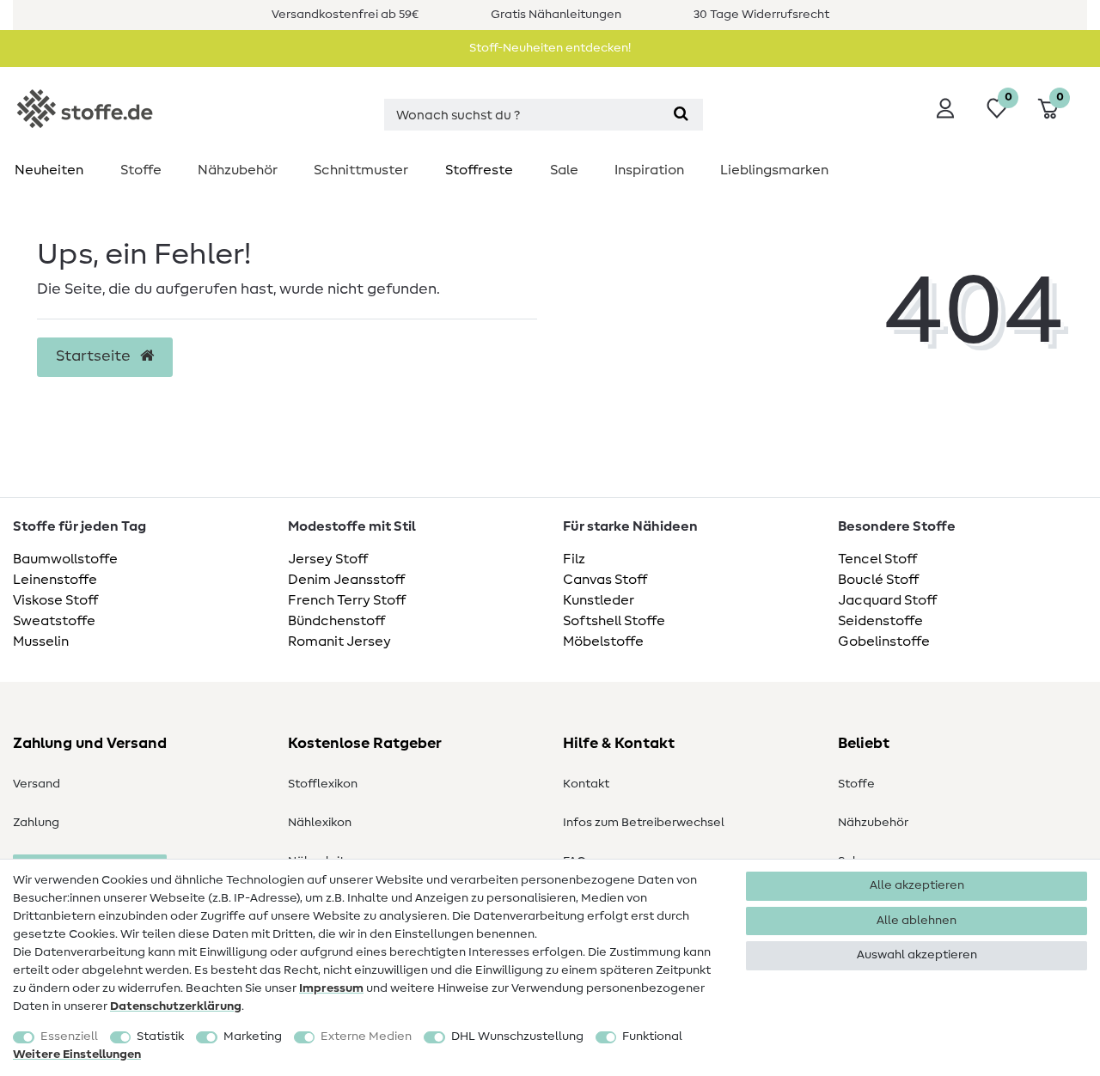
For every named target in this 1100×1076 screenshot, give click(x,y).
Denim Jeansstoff (346, 580)
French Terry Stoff (347, 600)
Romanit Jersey (339, 641)
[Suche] (681, 115)
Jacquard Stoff (887, 600)
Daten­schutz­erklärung (175, 1006)
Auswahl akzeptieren (917, 955)
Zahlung (36, 823)
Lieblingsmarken (774, 170)
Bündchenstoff (336, 621)
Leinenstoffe (55, 580)
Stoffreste (479, 170)
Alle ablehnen (916, 921)
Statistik (160, 1036)
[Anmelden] (945, 108)
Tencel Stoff (877, 559)
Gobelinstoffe (884, 641)
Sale (564, 170)
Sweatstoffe (54, 621)
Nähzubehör (238, 170)
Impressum (331, 988)
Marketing (252, 1036)
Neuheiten (49, 170)
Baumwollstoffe (65, 559)
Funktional (652, 1036)
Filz (574, 559)
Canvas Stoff (605, 580)
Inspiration (649, 170)
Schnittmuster (361, 170)
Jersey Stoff (328, 559)
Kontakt (586, 784)
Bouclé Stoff (878, 580)
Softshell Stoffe (614, 621)
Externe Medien (366, 1036)
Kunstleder (598, 600)
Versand (36, 784)
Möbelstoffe (603, 641)
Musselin (41, 641)
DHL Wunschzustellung (517, 1036)
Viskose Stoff (55, 600)
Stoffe (141, 170)
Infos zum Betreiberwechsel (643, 823)
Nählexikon (319, 823)
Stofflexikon (323, 784)
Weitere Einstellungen (77, 1055)
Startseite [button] (95, 356)
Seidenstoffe (880, 621)
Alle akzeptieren (917, 885)
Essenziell (69, 1036)
